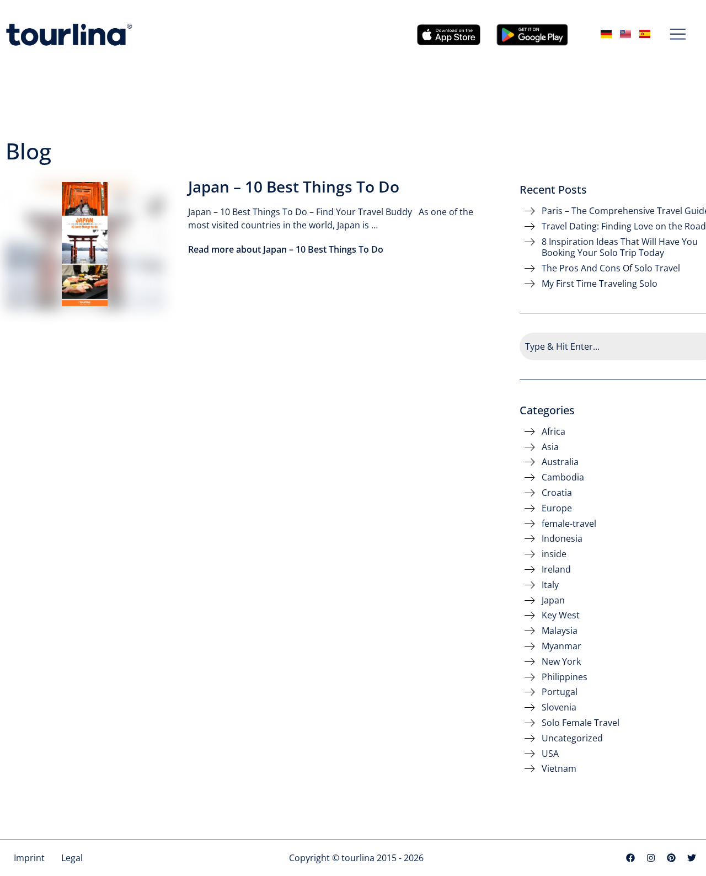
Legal (72, 858)
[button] (678, 35)
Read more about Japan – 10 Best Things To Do (285, 249)
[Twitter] (691, 858)
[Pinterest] (671, 858)
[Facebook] (630, 858)
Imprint (29, 858)
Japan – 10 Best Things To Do (293, 186)
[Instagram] (651, 858)
